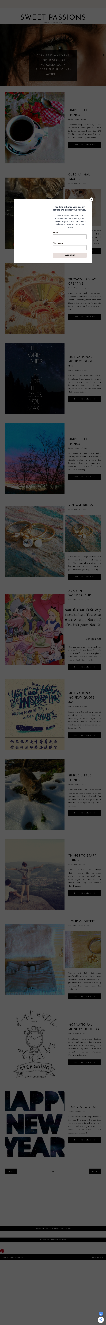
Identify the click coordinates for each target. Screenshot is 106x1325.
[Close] (91, 199)
